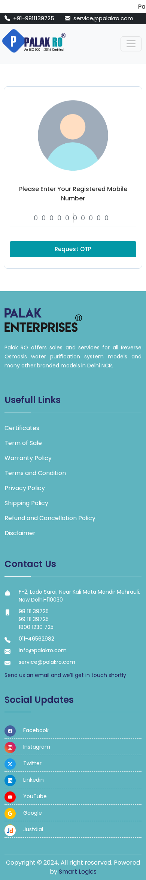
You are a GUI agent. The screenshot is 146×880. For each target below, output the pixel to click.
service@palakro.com (103, 18)
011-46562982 (36, 638)
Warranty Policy (28, 458)
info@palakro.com (43, 650)
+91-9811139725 (34, 18)
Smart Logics (78, 871)
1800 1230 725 (36, 627)
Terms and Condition (35, 473)
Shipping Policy (26, 503)
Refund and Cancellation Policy (49, 518)
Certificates (21, 428)
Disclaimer (20, 533)
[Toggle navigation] (131, 43)
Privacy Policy (24, 488)
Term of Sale (23, 443)
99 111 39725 (34, 619)
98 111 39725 (34, 611)
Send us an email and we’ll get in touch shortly (65, 675)
